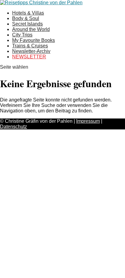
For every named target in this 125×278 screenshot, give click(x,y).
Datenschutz (13, 126)
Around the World (31, 29)
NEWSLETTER (29, 56)
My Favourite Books (33, 40)
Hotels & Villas (28, 12)
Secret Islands (27, 23)
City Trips (22, 34)
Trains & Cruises (30, 45)
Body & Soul (25, 18)
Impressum (88, 121)
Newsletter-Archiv (31, 51)
